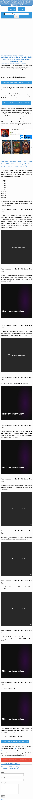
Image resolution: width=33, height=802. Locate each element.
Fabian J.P (23, 63)
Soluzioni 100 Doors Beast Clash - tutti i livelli (16, 103)
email (15, 748)
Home (2, 800)
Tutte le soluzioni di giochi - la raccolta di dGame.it (16, 82)
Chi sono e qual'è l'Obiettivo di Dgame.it (11, 767)
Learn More (13, 4)
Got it (21, 4)
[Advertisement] (16, 36)
